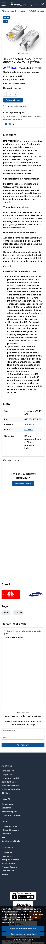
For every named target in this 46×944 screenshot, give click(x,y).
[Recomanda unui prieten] (17, 123)
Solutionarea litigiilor (11, 841)
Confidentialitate (10, 782)
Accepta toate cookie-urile (23, 928)
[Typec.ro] (16, 4)
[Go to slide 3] (19, 712)
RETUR (5, 874)
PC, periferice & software (13, 11)
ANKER (6, 612)
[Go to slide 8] (27, 53)
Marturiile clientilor (10, 785)
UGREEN (28, 429)
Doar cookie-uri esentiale (23, 934)
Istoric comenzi (9, 863)
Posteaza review (23, 483)
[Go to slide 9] (27, 712)
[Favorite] (36, 4)
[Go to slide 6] (23, 712)
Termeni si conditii (10, 778)
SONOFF (18, 612)
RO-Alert (6, 793)
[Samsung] (35, 599)
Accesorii (29, 424)
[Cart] (42, 4)
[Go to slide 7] (26, 53)
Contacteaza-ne (9, 826)
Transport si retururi (11, 815)
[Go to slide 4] (22, 53)
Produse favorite (9, 867)
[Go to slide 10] (28, 712)
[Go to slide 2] (19, 53)
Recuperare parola (10, 860)
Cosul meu (6, 808)
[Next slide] (41, 594)
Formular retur (8, 771)
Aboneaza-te (23, 745)
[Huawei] (11, 599)
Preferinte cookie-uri (23, 939)
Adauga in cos (13, 100)
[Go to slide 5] (23, 53)
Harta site (6, 834)
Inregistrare (7, 856)
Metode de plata (9, 811)
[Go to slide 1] (18, 53)
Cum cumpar (8, 804)
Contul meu (7, 852)
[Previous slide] (4, 594)
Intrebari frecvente (10, 830)
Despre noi (7, 774)
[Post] (11, 123)
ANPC (4, 837)
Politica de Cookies (11, 789)
